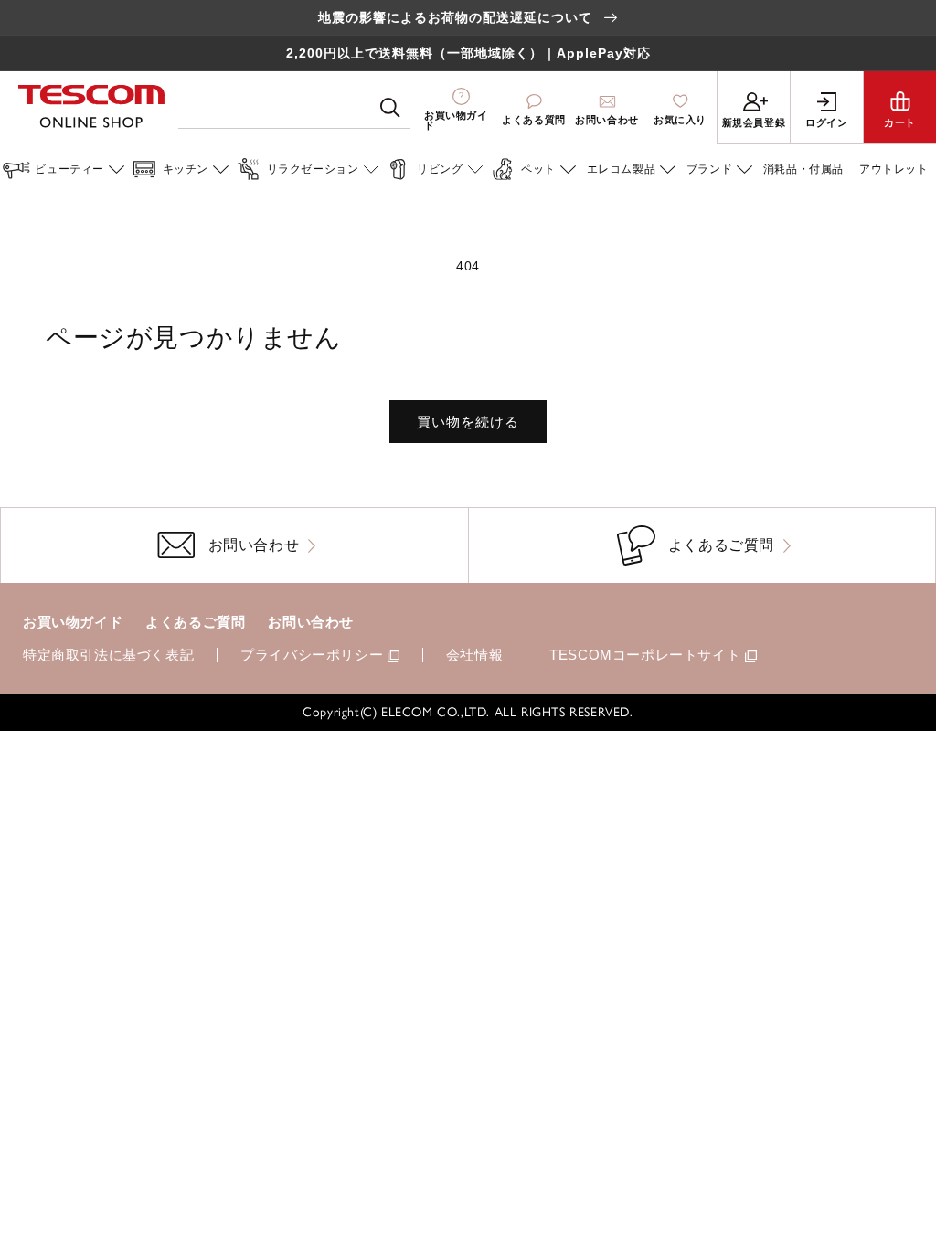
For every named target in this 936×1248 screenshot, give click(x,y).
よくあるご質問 (195, 621)
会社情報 (474, 654)
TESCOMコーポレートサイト (644, 654)
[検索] (390, 108)
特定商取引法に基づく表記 (108, 654)
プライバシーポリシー (311, 654)
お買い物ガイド (72, 621)
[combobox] (294, 108)
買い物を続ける (468, 421)
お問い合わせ (311, 621)
